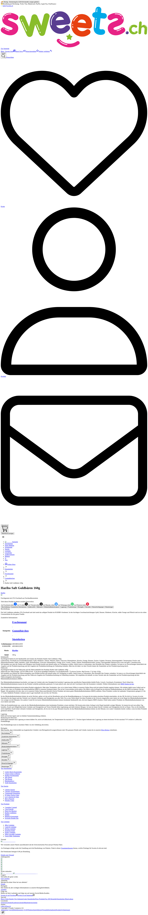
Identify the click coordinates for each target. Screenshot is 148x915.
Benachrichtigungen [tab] (98, 607)
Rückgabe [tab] (81, 607)
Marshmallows (9, 781)
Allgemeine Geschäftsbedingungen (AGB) (14, 910)
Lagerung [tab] (63, 607)
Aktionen (20, 899)
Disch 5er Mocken (11, 811)
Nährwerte (4, 743)
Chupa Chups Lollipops (12, 774)
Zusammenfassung (67, 848)
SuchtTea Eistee (10, 830)
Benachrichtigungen (7, 763)
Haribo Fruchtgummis (12, 775)
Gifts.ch (3, 906)
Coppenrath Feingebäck (12, 793)
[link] (14, 583)
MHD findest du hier (127, 684)
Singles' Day (13, 899)
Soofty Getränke (10, 832)
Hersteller (4, 760)
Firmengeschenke (6, 902)
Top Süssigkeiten (6, 768)
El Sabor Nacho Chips (12, 795)
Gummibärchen (20, 630)
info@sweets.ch (8, 6)
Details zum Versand (7, 855)
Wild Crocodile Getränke (13, 834)
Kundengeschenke (18, 902)
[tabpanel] (74, 611)
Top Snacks (4, 786)
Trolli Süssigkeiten (11, 783)
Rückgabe (4, 756)
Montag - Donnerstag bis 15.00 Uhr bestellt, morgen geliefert (21, 2)
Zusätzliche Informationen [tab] (18, 607)
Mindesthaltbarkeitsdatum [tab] (51, 607)
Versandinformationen (49, 910)
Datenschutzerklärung (35, 910)
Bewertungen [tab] (109, 607)
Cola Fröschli (9, 809)
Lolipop (70, 899)
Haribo (3, 593)
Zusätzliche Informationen (9, 736)
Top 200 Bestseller (51, 899)
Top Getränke (5, 822)
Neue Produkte (40, 899)
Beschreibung (6, 733)
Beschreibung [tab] (6, 607)
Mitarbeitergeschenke (30, 902)
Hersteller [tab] (88, 607)
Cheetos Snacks (10, 789)
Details (3, 884)
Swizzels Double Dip (11, 818)
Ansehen (3, 889)
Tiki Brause (8, 779)
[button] (3, 537)
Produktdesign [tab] (72, 607)
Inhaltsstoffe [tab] (31, 607)
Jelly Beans (8, 777)
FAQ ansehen (5, 878)
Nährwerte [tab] (40, 607)
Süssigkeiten (18, 639)
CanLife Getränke (10, 827)
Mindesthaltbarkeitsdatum (9, 746)
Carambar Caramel (11, 807)
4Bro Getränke (9, 825)
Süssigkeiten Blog (62, 899)
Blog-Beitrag (105, 730)
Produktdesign (6, 753)
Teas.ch (8, 906)
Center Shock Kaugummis (13, 772)
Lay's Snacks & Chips (12, 797)
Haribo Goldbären (10, 813)
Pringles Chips (9, 800)
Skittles (7, 815)
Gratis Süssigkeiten (29, 899)
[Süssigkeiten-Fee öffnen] (3, 912)
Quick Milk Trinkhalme (12, 836)
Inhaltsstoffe (5, 740)
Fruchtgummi (19, 622)
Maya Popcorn (9, 799)
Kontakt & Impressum (63, 910)
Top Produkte (5, 804)
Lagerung (4, 750)
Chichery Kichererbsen (12, 791)
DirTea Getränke (10, 829)
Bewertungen (5, 766)
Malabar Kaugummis (11, 816)
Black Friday (5, 899)
